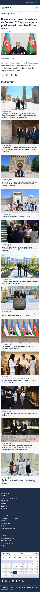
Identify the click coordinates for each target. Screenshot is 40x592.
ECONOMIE (5, 516)
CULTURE (4, 506)
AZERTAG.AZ (5, 493)
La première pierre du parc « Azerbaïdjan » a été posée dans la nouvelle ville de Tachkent (19, 315)
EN (32, 2)
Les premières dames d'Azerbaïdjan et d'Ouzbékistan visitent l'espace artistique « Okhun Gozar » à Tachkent (19, 380)
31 (11, 575)
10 (11, 567)
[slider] (7, 53)
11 (16, 567)
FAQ (2, 546)
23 (5, 573)
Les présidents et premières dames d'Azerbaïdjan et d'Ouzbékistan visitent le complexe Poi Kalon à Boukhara (19, 149)
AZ (27, 2)
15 (37, 567)
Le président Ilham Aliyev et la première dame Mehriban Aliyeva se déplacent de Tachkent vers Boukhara (19, 249)
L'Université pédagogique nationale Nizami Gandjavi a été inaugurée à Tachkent (20, 282)
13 (27, 567)
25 (16, 573)
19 (22, 570)
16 (5, 570)
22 (37, 570)
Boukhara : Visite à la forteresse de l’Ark (16, 216)
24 (11, 573)
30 (5, 575)
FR (36, 2)
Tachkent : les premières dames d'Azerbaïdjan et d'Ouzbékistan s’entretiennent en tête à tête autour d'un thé (19, 482)
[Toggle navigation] (36, 8)
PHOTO (3, 496)
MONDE (3, 526)
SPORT (3, 521)
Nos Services (6, 541)
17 (11, 570)
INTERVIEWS (5, 523)
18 (16, 570)
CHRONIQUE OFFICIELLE (10, 14)
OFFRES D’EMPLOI (7, 543)
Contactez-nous (7, 536)
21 (32, 570)
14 (32, 567)
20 (27, 570)
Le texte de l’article (7, 58)
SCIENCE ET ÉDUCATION (9, 518)
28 (32, 573)
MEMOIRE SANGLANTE (9, 528)
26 (22, 573)
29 (37, 573)
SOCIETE (4, 508)
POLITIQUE (4, 501)
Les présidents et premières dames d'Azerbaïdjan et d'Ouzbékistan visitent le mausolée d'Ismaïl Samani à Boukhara (19, 184)
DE (34, 2)
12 (22, 567)
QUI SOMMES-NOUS (7, 538)
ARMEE (3, 503)
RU (29, 2)
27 (27, 573)
